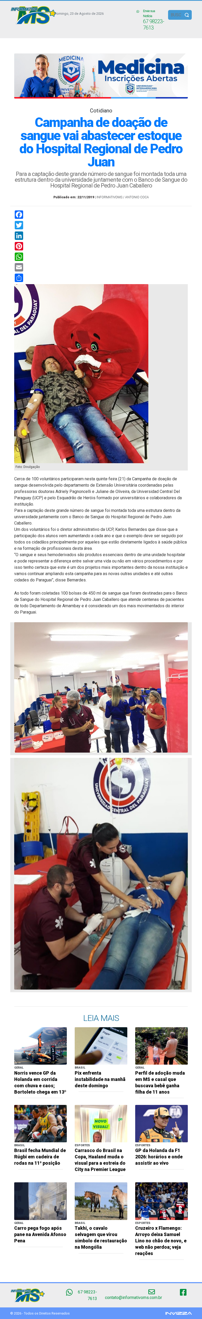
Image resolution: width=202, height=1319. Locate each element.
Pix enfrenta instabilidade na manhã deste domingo (100, 1079)
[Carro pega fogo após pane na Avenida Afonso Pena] (40, 1200)
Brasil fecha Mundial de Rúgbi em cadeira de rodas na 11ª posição (40, 1157)
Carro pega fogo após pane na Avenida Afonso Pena (40, 1234)
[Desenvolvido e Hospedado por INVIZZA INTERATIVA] (178, 1313)
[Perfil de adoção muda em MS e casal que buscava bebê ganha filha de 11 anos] (161, 1045)
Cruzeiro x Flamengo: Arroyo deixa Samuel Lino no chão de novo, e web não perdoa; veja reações (160, 1241)
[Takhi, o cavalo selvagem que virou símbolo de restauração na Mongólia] (101, 1200)
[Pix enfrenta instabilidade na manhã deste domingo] (101, 1045)
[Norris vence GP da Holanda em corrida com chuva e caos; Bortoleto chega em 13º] (40, 1045)
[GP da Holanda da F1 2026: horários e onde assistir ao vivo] (161, 1123)
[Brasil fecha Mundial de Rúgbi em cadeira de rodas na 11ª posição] (40, 1123)
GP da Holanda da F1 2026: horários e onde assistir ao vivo (159, 1157)
